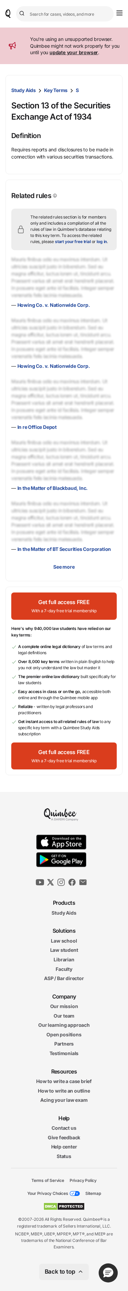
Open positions (63, 1034)
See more (63, 567)
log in (102, 241)
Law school (64, 940)
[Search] (23, 13)
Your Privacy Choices (47, 1193)
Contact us (64, 1128)
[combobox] (65, 13)
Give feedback (64, 1137)
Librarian (64, 959)
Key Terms (56, 90)
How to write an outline (64, 1090)
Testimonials (64, 1053)
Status (64, 1156)
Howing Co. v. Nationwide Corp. (53, 305)
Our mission (64, 1006)
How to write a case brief (64, 1081)
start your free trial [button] (73, 241)
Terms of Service (47, 1180)
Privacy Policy (83, 1180)
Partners (64, 1044)
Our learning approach (64, 1025)
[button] (64, 605)
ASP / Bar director (64, 978)
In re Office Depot (37, 427)
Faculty (64, 969)
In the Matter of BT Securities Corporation (64, 549)
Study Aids (23, 90)
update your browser (73, 52)
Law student (64, 950)
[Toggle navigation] (119, 13)
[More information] (54, 195)
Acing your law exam (63, 1100)
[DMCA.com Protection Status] (64, 1206)
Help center (64, 1147)
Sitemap (93, 1193)
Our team (64, 1015)
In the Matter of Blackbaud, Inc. (52, 488)
